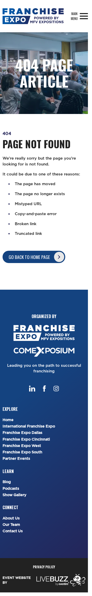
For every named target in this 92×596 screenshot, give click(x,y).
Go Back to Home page (29, 257)
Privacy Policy (44, 567)
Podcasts (11, 488)
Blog (7, 482)
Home (8, 420)
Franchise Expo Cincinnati (26, 439)
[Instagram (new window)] (56, 388)
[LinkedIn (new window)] (32, 388)
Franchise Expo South (22, 452)
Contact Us (13, 531)
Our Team (11, 524)
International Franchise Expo (29, 426)
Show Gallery (15, 495)
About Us (11, 518)
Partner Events (16, 458)
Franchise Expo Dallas (22, 433)
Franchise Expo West (22, 446)
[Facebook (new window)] (44, 388)
